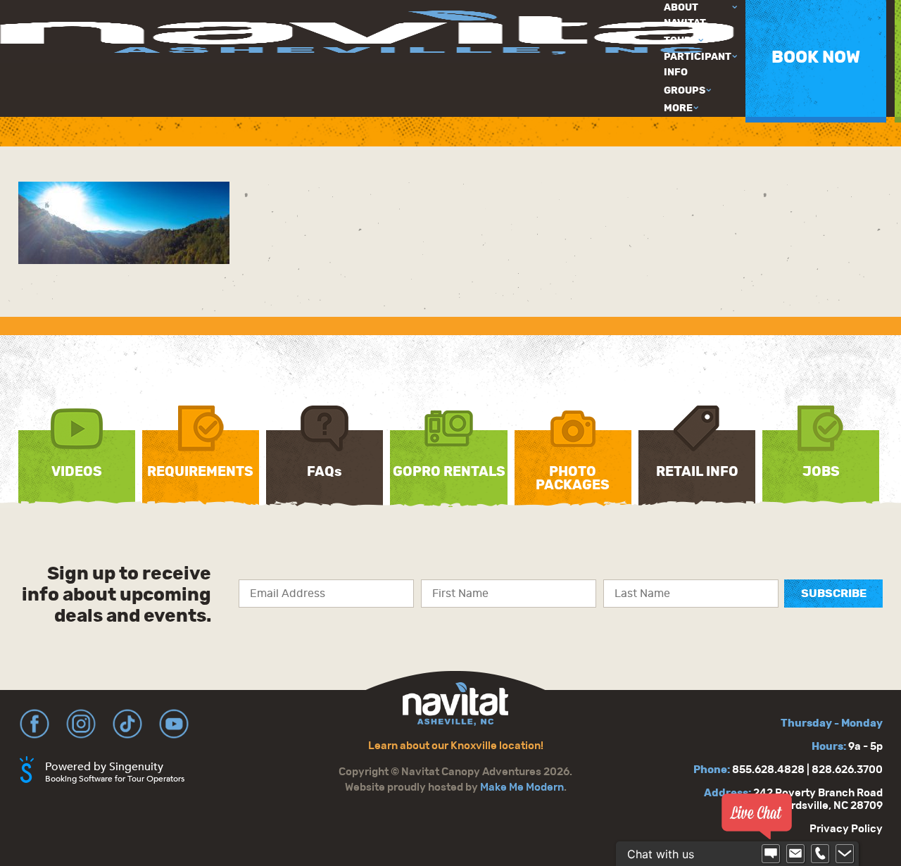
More (678, 108)
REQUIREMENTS (200, 472)
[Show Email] (795, 854)
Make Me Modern (522, 787)
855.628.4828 (768, 770)
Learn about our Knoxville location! (455, 746)
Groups (684, 91)
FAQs (324, 472)
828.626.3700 (847, 770)
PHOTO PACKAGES (573, 478)
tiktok (127, 724)
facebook (34, 724)
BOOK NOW (815, 57)
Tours (681, 41)
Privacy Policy (846, 829)
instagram (81, 724)
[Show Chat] (771, 854)
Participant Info (697, 64)
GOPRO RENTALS (449, 472)
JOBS (821, 472)
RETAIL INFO (697, 472)
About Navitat (685, 15)
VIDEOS (76, 472)
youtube (174, 724)
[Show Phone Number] (820, 854)
